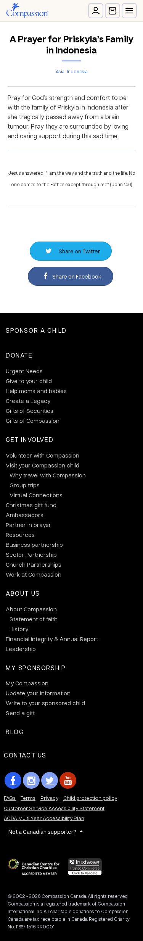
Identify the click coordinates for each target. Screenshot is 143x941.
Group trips (25, 485)
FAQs (10, 797)
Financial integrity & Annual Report (52, 639)
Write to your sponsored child (45, 703)
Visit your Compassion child (42, 465)
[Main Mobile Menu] (129, 10)
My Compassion (27, 683)
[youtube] (67, 780)
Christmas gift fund (31, 505)
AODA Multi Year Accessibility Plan (44, 818)
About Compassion (31, 609)
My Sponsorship (36, 668)
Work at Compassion (33, 574)
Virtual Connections (36, 495)
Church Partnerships (33, 564)
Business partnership (34, 544)
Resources (20, 534)
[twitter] (49, 780)
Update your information (38, 693)
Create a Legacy (28, 400)
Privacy (49, 797)
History (19, 629)
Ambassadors (24, 515)
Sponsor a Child (36, 330)
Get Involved (29, 439)
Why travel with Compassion (48, 475)
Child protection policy (90, 797)
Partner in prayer (28, 525)
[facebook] (13, 780)
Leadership (21, 649)
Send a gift (20, 713)
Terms (28, 797)
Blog (15, 732)
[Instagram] (31, 780)
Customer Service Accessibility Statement (54, 808)
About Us (23, 593)
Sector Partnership (31, 554)
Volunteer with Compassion (42, 455)
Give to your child (29, 381)
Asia (60, 71)
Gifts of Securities (29, 410)
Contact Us (25, 755)
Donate (19, 355)
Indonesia (77, 71)
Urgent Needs (24, 371)
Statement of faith (34, 619)
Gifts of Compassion (32, 420)
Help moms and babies (36, 391)
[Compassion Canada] (27, 10)
